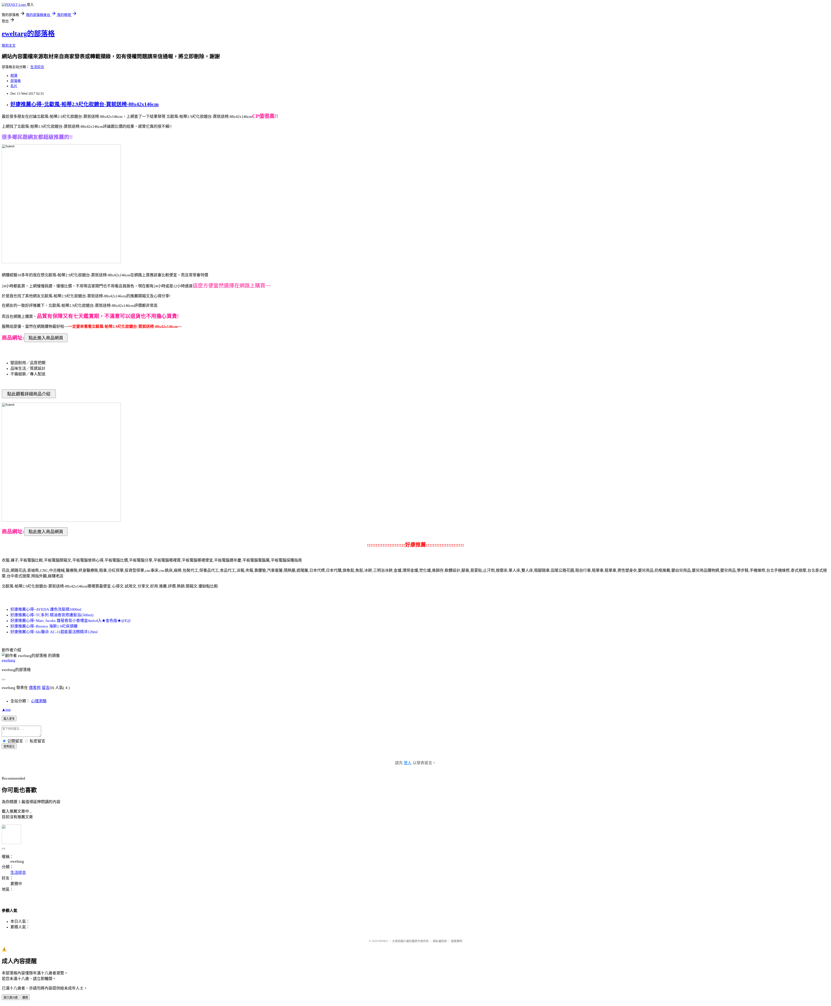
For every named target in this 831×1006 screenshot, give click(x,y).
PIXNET (383, 941)
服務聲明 (456, 941)
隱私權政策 (440, 941)
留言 (46, 688)
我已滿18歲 (10, 997)
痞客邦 (35, 688)
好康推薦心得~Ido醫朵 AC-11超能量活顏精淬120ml (54, 632)
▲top (6, 709)
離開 (25, 997)
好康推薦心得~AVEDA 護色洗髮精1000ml (45, 609)
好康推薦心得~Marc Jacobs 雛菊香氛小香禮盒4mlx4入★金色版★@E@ (70, 620)
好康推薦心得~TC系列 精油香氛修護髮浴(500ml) (51, 615)
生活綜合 (37, 67)
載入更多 (9, 718)
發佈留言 (9, 746)
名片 (13, 86)
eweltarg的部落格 (28, 33)
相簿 (13, 75)
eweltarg (8, 660)
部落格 (15, 81)
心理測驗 (39, 701)
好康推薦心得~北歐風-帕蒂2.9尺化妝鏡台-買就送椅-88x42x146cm (84, 104)
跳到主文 (9, 45)
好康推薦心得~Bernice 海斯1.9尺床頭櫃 (43, 626)
